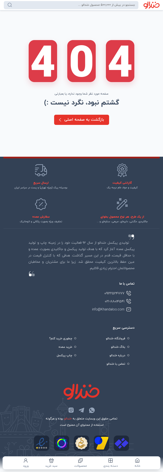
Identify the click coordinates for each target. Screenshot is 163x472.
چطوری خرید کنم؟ (60, 339)
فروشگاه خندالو (115, 339)
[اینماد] (41, 443)
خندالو (68, 419)
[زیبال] (121, 443)
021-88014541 (114, 301)
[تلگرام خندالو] (81, 410)
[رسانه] (81, 443)
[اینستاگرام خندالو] (71, 410)
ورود (26, 466)
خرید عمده (65, 347)
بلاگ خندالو (118, 347)
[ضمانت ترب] (61, 443)
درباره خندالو (117, 355)
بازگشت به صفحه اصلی (84, 119)
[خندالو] (151, 5)
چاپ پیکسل (64, 355)
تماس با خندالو (116, 364)
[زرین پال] (101, 443)
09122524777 (114, 293)
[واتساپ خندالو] (92, 410)
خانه (137, 466)
